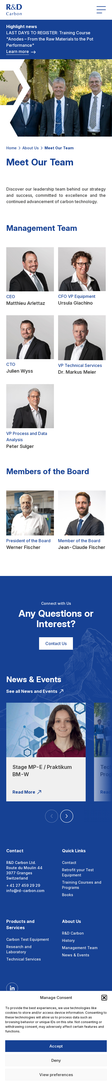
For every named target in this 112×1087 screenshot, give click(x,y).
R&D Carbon (73, 933)
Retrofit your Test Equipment (78, 872)
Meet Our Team (59, 148)
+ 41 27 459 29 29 (23, 885)
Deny (56, 1060)
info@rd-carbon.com (25, 890)
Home (11, 148)
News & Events (75, 955)
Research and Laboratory (19, 949)
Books (67, 895)
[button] (104, 997)
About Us (30, 148)
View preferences (56, 1074)
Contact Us (56, 643)
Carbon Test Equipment (27, 939)
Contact (69, 862)
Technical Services (23, 959)
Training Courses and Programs (81, 885)
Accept (56, 1046)
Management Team (79, 947)
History (68, 940)
